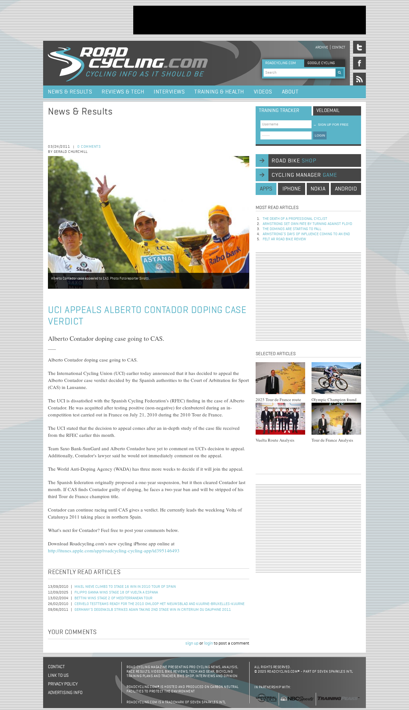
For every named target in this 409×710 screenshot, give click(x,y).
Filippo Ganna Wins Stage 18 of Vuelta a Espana (116, 592)
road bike (294, 161)
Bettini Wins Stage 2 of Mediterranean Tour (113, 598)
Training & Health (219, 92)
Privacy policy (63, 684)
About (290, 92)
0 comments (89, 147)
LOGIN (320, 135)
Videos (263, 92)
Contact (338, 47)
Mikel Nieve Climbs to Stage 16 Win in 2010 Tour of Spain (125, 587)
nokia (318, 189)
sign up (191, 643)
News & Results (70, 92)
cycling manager (304, 175)
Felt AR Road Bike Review (284, 239)
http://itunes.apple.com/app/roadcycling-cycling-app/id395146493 (114, 550)
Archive (321, 47)
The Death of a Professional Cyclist (295, 219)
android (346, 189)
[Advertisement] (249, 20)
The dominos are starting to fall (292, 229)
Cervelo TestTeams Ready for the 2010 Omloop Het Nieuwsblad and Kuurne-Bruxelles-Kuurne (159, 604)
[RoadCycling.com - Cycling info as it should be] (127, 63)
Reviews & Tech (123, 92)
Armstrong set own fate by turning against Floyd (307, 224)
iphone (291, 189)
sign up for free (331, 124)
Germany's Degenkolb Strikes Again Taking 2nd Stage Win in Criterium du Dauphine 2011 (152, 610)
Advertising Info (65, 693)
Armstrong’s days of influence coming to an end (306, 234)
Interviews (169, 92)
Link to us (58, 675)
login (208, 643)
